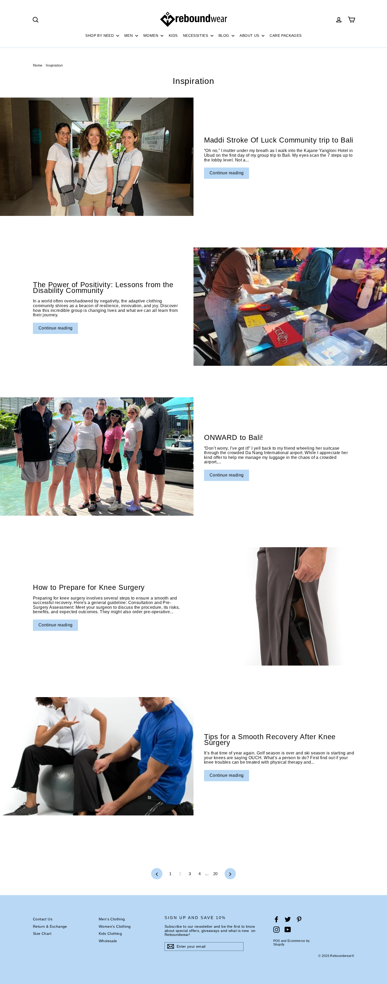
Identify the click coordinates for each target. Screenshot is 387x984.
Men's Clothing (112, 919)
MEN (129, 35)
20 (215, 873)
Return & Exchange (50, 926)
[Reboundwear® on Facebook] (276, 919)
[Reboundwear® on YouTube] (288, 929)
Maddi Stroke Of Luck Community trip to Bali (278, 140)
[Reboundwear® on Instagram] (276, 929)
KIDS (173, 35)
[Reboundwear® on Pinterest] (299, 919)
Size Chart (42, 933)
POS (276, 941)
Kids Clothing (110, 933)
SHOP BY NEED (100, 35)
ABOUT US (250, 35)
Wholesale (108, 941)
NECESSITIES (196, 35)
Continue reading (227, 173)
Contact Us (42, 919)
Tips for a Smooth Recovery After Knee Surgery (270, 740)
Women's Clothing (115, 926)
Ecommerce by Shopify (291, 942)
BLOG (224, 35)
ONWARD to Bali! (233, 438)
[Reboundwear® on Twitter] (288, 919)
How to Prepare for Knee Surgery (89, 587)
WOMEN (151, 35)
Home (37, 65)
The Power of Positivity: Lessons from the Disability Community (103, 288)
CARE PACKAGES (285, 35)
